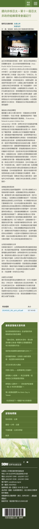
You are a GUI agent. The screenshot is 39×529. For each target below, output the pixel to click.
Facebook (24, 462)
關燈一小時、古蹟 (12, 425)
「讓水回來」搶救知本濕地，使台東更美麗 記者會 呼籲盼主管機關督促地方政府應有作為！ (19, 343)
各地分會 (25, 496)
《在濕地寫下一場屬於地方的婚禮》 (19, 401)
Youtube (27, 462)
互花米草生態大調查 (13, 365)
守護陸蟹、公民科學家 (14, 430)
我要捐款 (28, 4)
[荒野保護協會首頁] (12, 464)
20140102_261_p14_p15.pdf (12, 310)
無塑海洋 (17, 26)
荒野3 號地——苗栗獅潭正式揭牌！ (19, 370)
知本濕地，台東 (11, 419)
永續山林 (17, 24)
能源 (7, 436)
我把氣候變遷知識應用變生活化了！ (19, 351)
